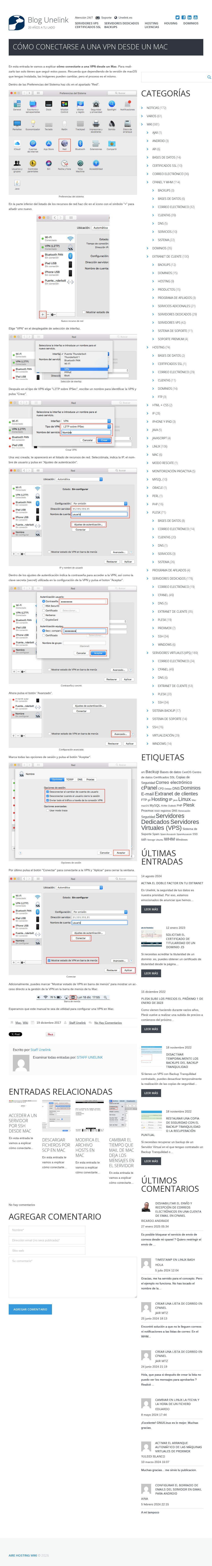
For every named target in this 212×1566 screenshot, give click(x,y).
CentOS (187, 772)
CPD (161, 788)
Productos (166, 289)
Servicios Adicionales (174, 306)
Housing (170, 23)
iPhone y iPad (162, 422)
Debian (168, 789)
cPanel (163, 595)
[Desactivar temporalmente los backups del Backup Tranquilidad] (151, 1056)
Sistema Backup (163, 711)
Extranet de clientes (176, 793)
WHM (169, 839)
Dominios (190, 23)
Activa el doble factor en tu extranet (172, 883)
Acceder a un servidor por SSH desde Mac (23, 1123)
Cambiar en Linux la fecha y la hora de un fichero (177, 1402)
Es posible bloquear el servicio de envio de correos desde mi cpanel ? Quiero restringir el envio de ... (171, 1239)
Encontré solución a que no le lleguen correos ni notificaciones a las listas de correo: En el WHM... (171, 1331)
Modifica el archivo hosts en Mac (88, 1147)
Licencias (152, 27)
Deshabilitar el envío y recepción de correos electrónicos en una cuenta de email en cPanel (178, 1209)
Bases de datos (163, 157)
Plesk (156, 512)
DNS (161, 223)
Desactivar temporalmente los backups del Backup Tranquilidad (182, 1060)
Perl (155, 496)
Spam (155, 834)
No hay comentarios (108, 1022)
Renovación (184, 811)
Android (158, 141)
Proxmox (165, 628)
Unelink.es (125, 17)
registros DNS (169, 810)
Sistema (163, 240)
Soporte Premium (171, 339)
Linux (156, 446)
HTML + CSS (160, 405)
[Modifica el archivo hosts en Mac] (90, 1116)
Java (155, 430)
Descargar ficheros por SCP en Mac (56, 1145)
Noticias (153, 108)
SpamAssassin (184, 834)
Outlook (172, 805)
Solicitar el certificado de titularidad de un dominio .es (180, 941)
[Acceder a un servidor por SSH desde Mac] (23, 1102)
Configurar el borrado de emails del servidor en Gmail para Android (178, 1489)
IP (153, 413)
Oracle (157, 488)
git (149, 800)
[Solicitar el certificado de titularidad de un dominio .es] (151, 936)
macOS (145, 805)
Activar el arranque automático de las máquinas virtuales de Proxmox (178, 1447)
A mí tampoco (150, 1512)
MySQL (157, 479)
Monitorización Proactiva (172, 471)
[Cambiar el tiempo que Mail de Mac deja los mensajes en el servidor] (123, 1116)
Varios (151, 116)
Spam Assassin (168, 834)
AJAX (155, 133)
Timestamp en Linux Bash (175, 1260)
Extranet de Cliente (167, 256)
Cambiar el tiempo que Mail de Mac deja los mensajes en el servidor (121, 1152)
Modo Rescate (163, 463)
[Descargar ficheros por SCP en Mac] (56, 1116)
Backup (152, 772)
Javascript (159, 438)
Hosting (151, 23)
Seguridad (148, 817)
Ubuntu (159, 840)
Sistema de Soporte (172, 331)
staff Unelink (77, 1022)
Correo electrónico (167, 174)
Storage (151, 840)
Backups (110, 27)
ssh (143, 839)
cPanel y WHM (162, 182)
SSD (195, 834)
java (175, 800)
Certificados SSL (88, 27)
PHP (155, 504)
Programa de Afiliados (175, 298)
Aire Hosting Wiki (23, 1555)
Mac (18, 1022)
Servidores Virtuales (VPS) (171, 653)
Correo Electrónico (173, 207)
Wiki (25, 1022)
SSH (160, 636)
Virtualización (163, 735)
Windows (165, 645)
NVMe (164, 805)
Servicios (165, 232)
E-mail (147, 793)
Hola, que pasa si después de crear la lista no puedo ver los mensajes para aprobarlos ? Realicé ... (171, 1379)
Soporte (106, 17)
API (154, 149)
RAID (157, 811)
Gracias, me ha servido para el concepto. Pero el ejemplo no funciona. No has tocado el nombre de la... (171, 1283)
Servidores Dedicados (121, 23)
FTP (160, 397)
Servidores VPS (86, 23)
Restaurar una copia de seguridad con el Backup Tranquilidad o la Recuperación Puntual (170, 1126)
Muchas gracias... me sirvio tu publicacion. (169, 1470)
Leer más (151, 909)
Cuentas (164, 215)
